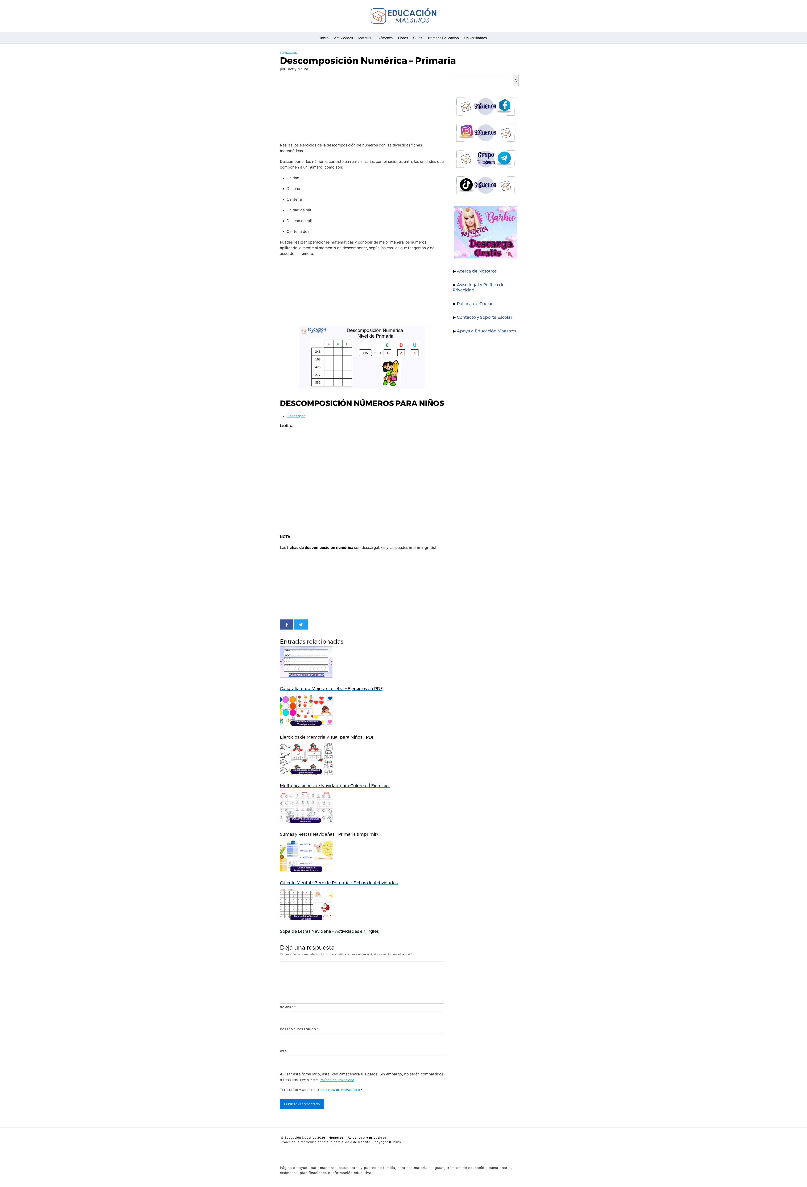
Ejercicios (288, 52)
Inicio (324, 38)
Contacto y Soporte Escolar (484, 317)
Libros (403, 38)
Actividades (343, 38)
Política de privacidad (340, 1090)
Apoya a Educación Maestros (486, 330)
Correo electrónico (299, 1029)
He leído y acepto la (323, 1090)
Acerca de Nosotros (477, 271)
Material (364, 38)
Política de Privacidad (337, 1080)
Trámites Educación (443, 38)
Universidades (475, 38)
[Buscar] (516, 80)
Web (283, 1051)
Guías (417, 38)
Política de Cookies (476, 303)
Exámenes (384, 38)
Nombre (288, 1007)
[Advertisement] (362, 107)
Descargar (296, 416)
